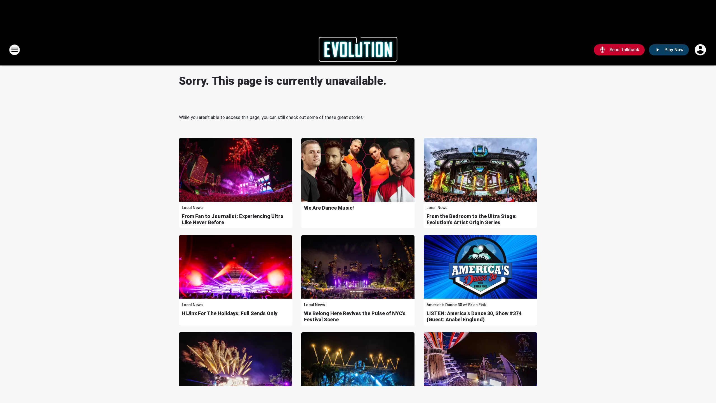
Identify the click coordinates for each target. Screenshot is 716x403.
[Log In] (701, 49)
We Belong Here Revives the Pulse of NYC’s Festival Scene (355, 316)
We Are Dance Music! (329, 208)
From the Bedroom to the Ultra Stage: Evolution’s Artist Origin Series (472, 219)
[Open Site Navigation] (14, 49)
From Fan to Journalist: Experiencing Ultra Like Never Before (232, 219)
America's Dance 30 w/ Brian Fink (456, 305)
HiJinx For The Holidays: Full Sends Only (229, 313)
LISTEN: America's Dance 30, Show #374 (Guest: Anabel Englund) (474, 316)
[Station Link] (358, 49)
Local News (192, 207)
